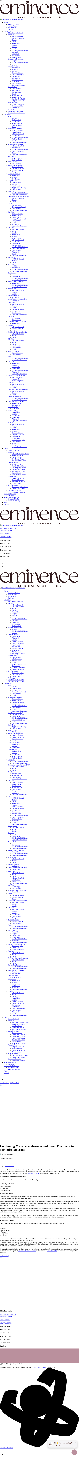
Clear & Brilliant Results (19, 466)
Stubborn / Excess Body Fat (16, 375)
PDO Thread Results (18, 459)
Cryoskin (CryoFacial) (18, 99)
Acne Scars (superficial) (15, 128)
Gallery (6, 448)
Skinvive (14, 47)
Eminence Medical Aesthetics (27, 1251)
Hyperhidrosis (12, 288)
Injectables (11, 34)
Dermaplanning (16, 97)
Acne (9, 116)
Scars (9, 356)
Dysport (14, 40)
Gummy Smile (12, 257)
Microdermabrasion (9, 1166)
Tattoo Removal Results (19, 474)
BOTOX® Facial (17, 90)
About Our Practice (14, 24)
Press (5, 502)
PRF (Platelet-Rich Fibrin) (20, 50)
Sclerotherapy (16, 55)
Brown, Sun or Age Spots (15, 165)
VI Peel (14, 94)
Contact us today (52, 1251)
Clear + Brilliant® (17, 73)
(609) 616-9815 (5, 533)
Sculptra (14, 45)
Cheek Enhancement (14, 174)
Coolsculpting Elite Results (20, 487)
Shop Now (11, 495)
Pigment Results (16, 473)
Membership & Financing (11, 497)
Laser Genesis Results (18, 469)
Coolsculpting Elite (17, 106)
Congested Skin (12, 181)
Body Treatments (13, 102)
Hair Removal (16, 78)
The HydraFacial (17, 88)
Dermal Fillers (16, 43)
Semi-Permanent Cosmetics (16, 111)
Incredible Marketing (6, 1448)
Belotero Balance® (17, 36)
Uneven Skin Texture (14, 396)
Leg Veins (11, 316)
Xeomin (14, 41)
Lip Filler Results (17, 457)
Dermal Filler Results (18, 455)
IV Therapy (11, 109)
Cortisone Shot (16, 57)
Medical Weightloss (18, 104)
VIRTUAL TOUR (5, 537)
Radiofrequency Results (19, 468)
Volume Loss (12, 410)
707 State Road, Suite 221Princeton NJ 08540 (8, 529)
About (6, 22)
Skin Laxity (11, 361)
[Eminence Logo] (39, 587)
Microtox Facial (16, 92)
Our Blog (10, 29)
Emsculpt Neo (16, 108)
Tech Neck (11, 382)
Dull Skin (11, 212)
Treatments (7, 31)
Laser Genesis (16, 76)
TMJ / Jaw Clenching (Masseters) (18, 389)
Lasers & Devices (13, 66)
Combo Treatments (13, 450)
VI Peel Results (16, 483)
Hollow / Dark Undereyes (16, 281)
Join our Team (12, 28)
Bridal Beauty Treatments (15, 33)
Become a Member (13, 499)
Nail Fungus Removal (18, 85)
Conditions (7, 114)
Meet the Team (12, 26)
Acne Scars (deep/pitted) (15, 144)
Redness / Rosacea (13, 351)
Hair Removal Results (18, 471)
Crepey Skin (11, 191)
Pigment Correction (17, 80)
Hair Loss (11, 264)
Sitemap (44, 1367)
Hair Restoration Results (19, 461)
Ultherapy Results (17, 464)
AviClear (14, 71)
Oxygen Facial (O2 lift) (19, 95)
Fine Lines (11, 228)
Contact (6, 504)
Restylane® (15, 54)
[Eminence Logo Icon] (39, 18)
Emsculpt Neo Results (18, 488)
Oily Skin (11, 339)
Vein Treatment (16, 83)
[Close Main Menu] (1, 0)
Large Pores (11, 302)
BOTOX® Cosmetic (18, 38)
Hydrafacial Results (18, 480)
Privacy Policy (36, 1367)
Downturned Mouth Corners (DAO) (19, 196)
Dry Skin (10, 203)
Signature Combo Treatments (16, 113)
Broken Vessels (12, 161)
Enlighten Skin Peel (18, 101)
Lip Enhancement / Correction (17, 321)
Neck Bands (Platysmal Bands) (17, 332)
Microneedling (16, 68)
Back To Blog (4, 1256)
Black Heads (12, 156)
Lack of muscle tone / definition (17, 299)
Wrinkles (10, 422)
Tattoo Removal (16, 81)
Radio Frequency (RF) (18, 74)
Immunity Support (13, 295)
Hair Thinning (12, 273)
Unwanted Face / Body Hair (16, 401)
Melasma (10, 325)
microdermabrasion (34, 1173)
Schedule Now (4, 1083)
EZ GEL (14, 48)
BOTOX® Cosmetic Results (20, 454)
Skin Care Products (10, 494)
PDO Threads (16, 179)
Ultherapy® (15, 69)
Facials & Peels (12, 87)
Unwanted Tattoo (13, 407)
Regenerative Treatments (15, 59)
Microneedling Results (18, 481)
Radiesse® (15, 52)
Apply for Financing (14, 501)
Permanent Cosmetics (14, 490)
